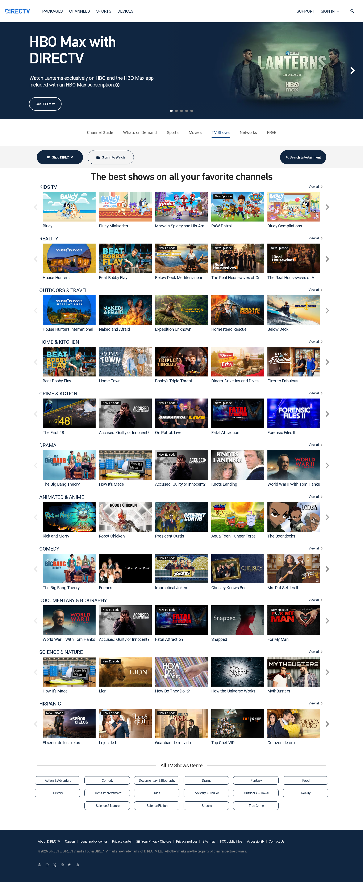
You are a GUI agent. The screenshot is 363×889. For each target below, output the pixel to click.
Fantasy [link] (256, 780)
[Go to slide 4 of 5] (186, 111)
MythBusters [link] (278, 691)
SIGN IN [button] (328, 11)
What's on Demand (140, 132)
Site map (208, 841)
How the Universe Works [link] (233, 691)
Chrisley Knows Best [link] (229, 587)
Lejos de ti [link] (108, 742)
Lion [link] (103, 691)
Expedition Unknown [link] (173, 329)
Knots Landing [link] (224, 484)
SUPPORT (305, 11)
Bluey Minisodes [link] (113, 226)
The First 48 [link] (53, 432)
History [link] (58, 793)
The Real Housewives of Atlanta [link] (296, 277)
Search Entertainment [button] (305, 157)
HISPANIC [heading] (50, 703)
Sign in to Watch (113, 157)
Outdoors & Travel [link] (256, 793)
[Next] (352, 70)
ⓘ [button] (117, 85)
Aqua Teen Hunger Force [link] (233, 536)
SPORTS (103, 11)
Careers (70, 841)
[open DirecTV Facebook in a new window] (47, 865)
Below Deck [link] (277, 329)
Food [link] (305, 780)
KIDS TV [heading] (48, 187)
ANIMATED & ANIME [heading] (61, 497)
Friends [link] (105, 587)
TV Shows (221, 132)
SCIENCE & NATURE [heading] (61, 652)
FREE (271, 132)
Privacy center (121, 841)
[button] (352, 11)
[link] (69, 207)
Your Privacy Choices (156, 841)
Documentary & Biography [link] (157, 780)
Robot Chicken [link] (112, 536)
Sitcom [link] (207, 805)
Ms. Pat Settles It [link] (282, 587)
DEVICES (125, 11)
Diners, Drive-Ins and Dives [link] (235, 381)
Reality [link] (306, 793)
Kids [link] (157, 793)
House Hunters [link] (56, 277)
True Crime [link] (256, 805)
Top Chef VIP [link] (223, 742)
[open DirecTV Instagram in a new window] (62, 865)
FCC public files (230, 841)
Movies (195, 132)
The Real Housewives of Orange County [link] (246, 277)
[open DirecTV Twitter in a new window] (54, 865)
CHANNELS (79, 11)
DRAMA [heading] (48, 445)
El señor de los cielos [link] (61, 742)
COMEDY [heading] (49, 548)
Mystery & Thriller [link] (207, 793)
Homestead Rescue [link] (229, 329)
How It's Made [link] (111, 484)
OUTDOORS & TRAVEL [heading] (63, 290)
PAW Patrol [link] (221, 226)
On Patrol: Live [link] (168, 432)
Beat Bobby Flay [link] (113, 277)
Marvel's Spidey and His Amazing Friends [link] (191, 226)
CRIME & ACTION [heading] (58, 393)
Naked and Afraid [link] (114, 329)
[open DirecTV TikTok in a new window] (77, 865)
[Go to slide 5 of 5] (191, 111)
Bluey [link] (47, 226)
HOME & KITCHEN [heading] (59, 342)
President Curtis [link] (169, 536)
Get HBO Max (45, 104)
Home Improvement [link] (107, 793)
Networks (248, 132)
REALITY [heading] (48, 238)
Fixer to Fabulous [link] (282, 381)
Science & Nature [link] (107, 805)
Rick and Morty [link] (56, 536)
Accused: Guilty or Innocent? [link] (124, 432)
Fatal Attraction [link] (225, 432)
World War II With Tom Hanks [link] (293, 484)
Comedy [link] (107, 780)
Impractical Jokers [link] (171, 587)
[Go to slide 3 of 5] (181, 111)
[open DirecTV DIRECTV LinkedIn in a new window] (39, 865)
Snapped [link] (219, 639)
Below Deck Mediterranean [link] (179, 277)
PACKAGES (52, 11)
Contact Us (276, 841)
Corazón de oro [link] (281, 742)
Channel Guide (100, 132)
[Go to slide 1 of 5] (171, 111)
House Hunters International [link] (68, 329)
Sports (173, 132)
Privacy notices (186, 841)
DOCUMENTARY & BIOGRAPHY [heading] (73, 600)
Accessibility (255, 841)
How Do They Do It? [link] (172, 691)
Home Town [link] (110, 381)
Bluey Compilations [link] (284, 226)
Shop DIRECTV (62, 157)
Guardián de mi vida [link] (173, 742)
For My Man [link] (277, 639)
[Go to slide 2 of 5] (176, 111)
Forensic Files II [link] (281, 432)
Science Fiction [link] (157, 805)
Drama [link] (207, 780)
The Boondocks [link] (281, 536)
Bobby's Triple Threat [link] (173, 381)
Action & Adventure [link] (58, 780)
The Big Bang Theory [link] (61, 484)
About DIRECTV (49, 841)
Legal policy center (93, 841)
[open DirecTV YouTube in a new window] (69, 865)
